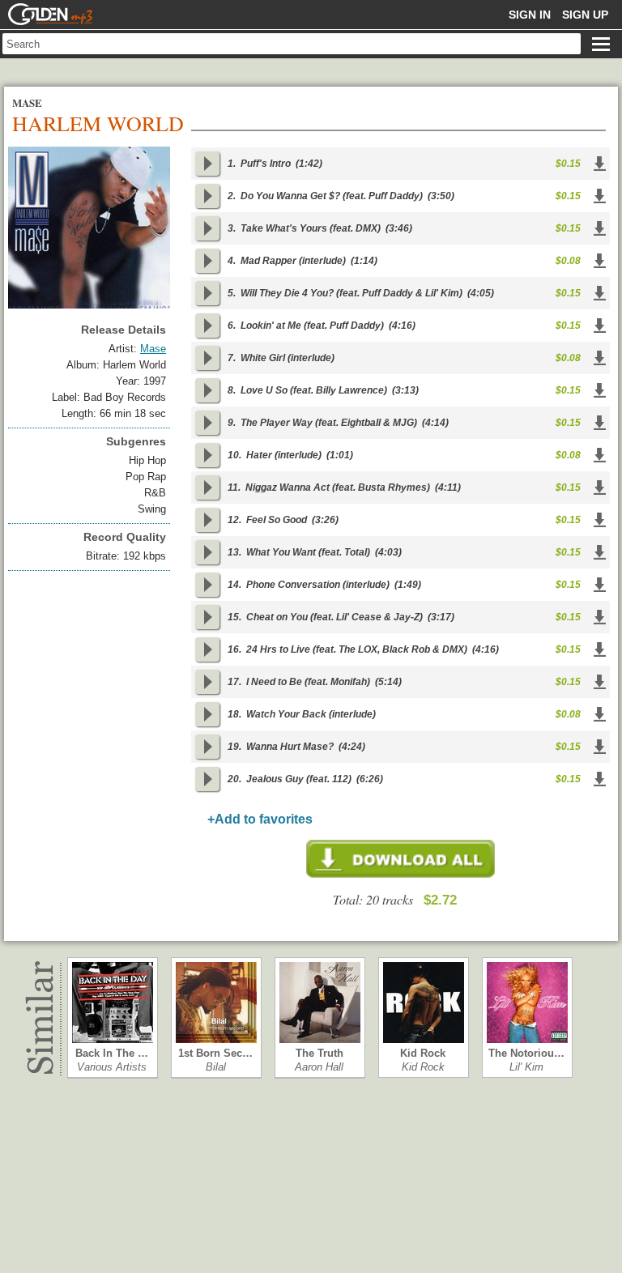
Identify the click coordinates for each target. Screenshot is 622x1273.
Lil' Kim (526, 1067)
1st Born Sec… (215, 1053)
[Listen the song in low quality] (207, 163)
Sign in (530, 14)
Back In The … (111, 1053)
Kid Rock (422, 1053)
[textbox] (291, 43)
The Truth (319, 1053)
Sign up (585, 14)
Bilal (216, 1067)
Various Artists (112, 1067)
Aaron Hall (319, 1067)
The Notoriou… (526, 1053)
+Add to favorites (260, 819)
